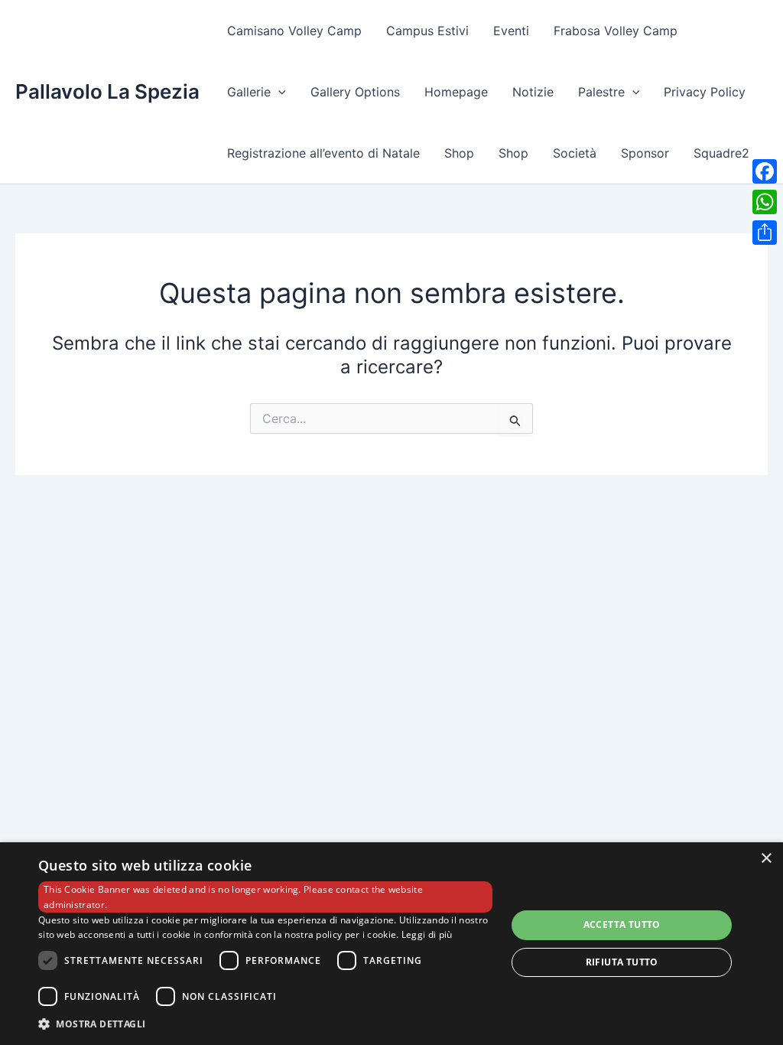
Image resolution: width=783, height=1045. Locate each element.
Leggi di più (427, 934)
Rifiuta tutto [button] (622, 961)
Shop (459, 153)
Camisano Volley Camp (294, 30)
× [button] (766, 858)
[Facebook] (764, 171)
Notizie (533, 91)
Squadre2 (721, 153)
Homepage (456, 91)
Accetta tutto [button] (622, 924)
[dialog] (391, 943)
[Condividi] (764, 232)
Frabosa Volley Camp (615, 30)
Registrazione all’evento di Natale (323, 153)
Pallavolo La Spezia (107, 91)
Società (574, 153)
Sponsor (645, 153)
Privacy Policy (705, 91)
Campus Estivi (427, 30)
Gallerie (249, 91)
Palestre (601, 91)
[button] (278, 91)
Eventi (511, 30)
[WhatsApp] (764, 202)
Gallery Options (355, 91)
